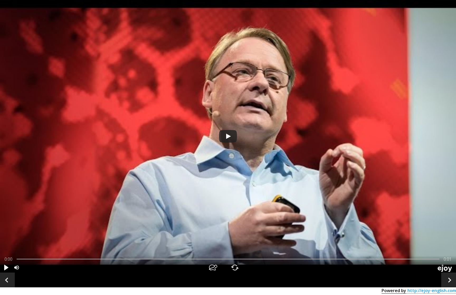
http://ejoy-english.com (431, 290)
